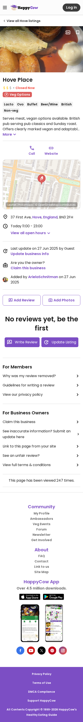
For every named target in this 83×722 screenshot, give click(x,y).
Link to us (41, 566)
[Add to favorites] (77, 32)
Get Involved (41, 540)
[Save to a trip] (68, 32)
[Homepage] (24, 7)
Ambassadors (41, 518)
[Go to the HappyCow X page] (42, 651)
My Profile (42, 513)
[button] (42, 179)
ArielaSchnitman (43, 276)
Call (32, 153)
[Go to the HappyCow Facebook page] (20, 651)
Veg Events (41, 524)
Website (51, 153)
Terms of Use (41, 683)
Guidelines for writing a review (28, 385)
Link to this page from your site (29, 446)
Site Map (41, 572)
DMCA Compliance (41, 692)
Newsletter (41, 534)
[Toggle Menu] (5, 7)
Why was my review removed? (29, 375)
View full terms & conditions (27, 464)
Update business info (30, 253)
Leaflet (12, 205)
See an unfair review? (21, 455)
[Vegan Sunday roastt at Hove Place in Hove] (41, 49)
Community (41, 507)
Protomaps (25, 205)
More (7, 134)
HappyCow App (41, 582)
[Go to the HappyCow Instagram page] (63, 651)
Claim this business (28, 268)
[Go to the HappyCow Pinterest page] (52, 651)
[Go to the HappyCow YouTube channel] (31, 651)
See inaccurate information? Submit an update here (37, 434)
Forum (41, 529)
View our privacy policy (23, 394)
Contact (41, 561)
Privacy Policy (41, 674)
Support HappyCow (41, 700)
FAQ (41, 556)
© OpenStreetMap (47, 205)
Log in (71, 7)
